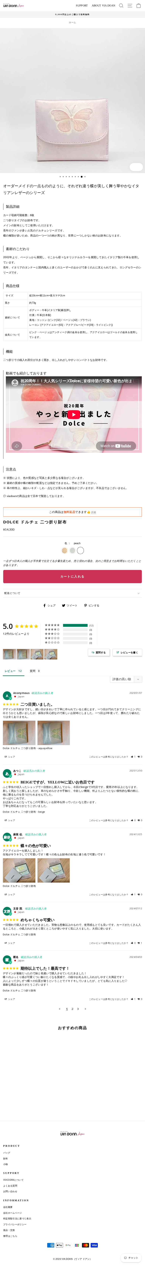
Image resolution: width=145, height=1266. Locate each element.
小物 (5, 1164)
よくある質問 (10, 1185)
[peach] (13, 1108)
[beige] (4, 1108)
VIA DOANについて (13, 1180)
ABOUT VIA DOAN (103, 5)
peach (80, 550)
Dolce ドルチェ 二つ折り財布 (19, 748)
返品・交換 (9, 1230)
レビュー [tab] (10, 671)
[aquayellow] (9, 1108)
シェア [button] (11, 756)
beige (64, 550)
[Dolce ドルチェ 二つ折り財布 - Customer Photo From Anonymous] (9, 654)
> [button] (85, 1009)
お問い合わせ (10, 1191)
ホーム (72, 22)
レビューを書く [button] (129, 652)
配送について (12, 593)
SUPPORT (82, 5)
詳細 (93, 512)
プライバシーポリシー (14, 1224)
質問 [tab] (32, 671)
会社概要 (7, 1207)
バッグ (6, 1152)
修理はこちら (10, 1236)
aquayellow (72, 550)
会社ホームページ (12, 1213)
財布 (5, 1158)
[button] (133, 756)
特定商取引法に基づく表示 (17, 1218)
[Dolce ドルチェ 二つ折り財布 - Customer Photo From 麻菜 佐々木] (37, 654)
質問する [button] (101, 652)
